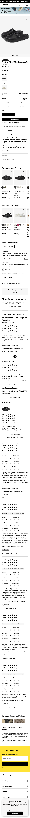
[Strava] (10, 775)
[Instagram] (3, 775)
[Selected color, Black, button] (3, 187)
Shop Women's (18, 13)
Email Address (7, 758)
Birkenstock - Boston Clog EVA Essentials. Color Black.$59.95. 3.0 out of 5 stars (7, 185)
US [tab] (24, 98)
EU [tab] (26, 98)
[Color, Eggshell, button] (20, 187)
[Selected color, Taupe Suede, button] (28, 225)
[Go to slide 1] (12, 55)
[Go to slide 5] (17, 55)
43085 (10, 130)
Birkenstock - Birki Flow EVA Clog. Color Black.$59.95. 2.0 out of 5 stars (20, 184)
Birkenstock (5, 59)
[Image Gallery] (7, 721)
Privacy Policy (14, 805)
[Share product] (24, 19)
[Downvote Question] (15, 258)
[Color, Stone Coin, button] (18, 187)
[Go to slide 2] (13, 55)
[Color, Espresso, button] (20, 225)
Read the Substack (22, 1)
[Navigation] (26, 4)
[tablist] (25, 99)
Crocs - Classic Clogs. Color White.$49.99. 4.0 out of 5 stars (20, 222)
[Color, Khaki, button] (5, 187)
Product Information (7, 135)
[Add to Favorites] (11, 172)
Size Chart (4, 155)
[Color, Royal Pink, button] (18, 225)
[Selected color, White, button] (15, 225)
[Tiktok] (6, 775)
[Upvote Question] (4, 258)
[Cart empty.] (23, 4)
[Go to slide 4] (16, 55)
